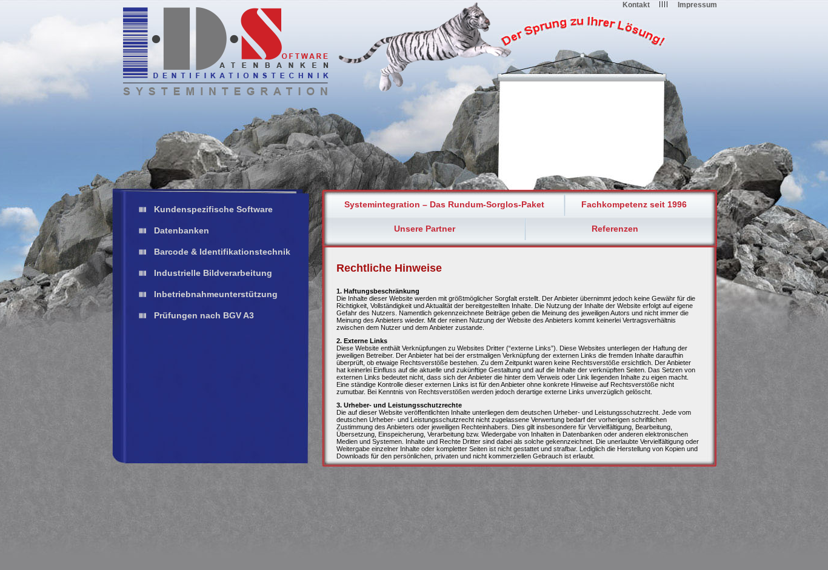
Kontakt (636, 5)
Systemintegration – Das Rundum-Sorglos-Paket (444, 204)
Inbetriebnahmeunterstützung (216, 294)
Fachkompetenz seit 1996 (634, 204)
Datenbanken (181, 230)
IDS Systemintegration (226, 51)
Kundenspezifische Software (213, 209)
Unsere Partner (424, 228)
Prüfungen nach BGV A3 (204, 315)
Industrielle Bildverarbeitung (213, 273)
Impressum (697, 5)
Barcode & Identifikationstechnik (222, 251)
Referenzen (615, 228)
